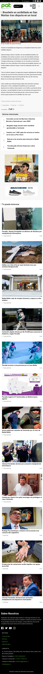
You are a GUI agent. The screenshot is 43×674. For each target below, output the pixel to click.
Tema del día (6, 636)
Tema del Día (7, 236)
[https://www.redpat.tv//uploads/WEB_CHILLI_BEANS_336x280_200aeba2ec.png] (21, 168)
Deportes (5, 641)
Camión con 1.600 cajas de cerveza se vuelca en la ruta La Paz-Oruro (22, 134)
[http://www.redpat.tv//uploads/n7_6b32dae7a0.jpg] (22, 286)
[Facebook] (35, 1)
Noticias (13, 105)
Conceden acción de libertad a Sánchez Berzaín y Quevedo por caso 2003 (20, 120)
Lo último (3, 1)
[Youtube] (38, 1)
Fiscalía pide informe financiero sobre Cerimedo (21, 147)
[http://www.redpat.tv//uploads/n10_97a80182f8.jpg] (22, 219)
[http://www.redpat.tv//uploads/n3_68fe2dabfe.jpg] (22, 418)
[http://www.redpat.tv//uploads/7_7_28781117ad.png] (22, 551)
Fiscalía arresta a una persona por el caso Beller (19, 365)
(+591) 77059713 (21, 659)
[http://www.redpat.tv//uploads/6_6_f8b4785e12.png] (22, 585)
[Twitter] (40, 1)
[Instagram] (33, 1)
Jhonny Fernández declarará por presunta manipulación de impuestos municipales (17, 598)
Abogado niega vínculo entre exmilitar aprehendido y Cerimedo (20, 127)
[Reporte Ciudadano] (33, 6)
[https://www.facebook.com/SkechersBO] (21, 191)
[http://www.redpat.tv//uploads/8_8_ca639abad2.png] (22, 518)
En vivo (16, 6)
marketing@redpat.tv (22, 661)
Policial (21, 105)
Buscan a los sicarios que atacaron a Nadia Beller (23, 140)
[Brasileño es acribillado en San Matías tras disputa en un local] (21, 31)
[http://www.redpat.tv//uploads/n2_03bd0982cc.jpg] (22, 451)
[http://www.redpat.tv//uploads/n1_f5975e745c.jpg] (22, 485)
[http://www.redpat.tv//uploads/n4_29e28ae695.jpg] (22, 384)
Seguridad (5, 105)
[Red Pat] (6, 6)
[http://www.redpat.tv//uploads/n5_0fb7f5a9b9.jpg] (22, 353)
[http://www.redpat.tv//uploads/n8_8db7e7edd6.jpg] (22, 252)
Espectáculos (6, 644)
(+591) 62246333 (19, 656)
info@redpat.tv (6, 664)
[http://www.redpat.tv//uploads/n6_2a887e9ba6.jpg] (22, 319)
